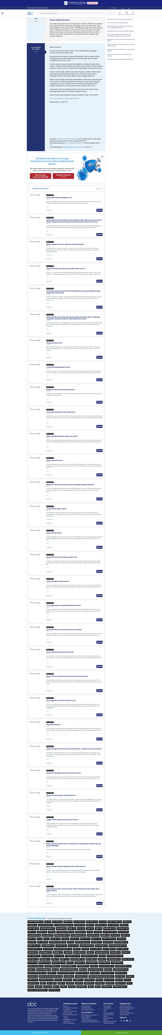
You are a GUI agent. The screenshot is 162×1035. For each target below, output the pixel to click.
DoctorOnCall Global (125, 1006)
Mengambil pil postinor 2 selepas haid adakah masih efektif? (121, 40)
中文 (129, 8)
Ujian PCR (66, 147)
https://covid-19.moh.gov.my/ (67, 139)
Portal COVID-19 (85, 1018)
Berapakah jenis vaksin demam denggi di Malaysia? (120, 31)
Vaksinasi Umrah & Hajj (69, 1011)
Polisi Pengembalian (69, 1023)
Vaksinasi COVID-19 (122, 1033)
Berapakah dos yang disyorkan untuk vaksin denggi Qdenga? (120, 50)
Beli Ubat (65, 1006)
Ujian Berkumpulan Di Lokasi (89, 1020)
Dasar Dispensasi (108, 1018)
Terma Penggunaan (109, 1013)
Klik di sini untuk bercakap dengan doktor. (64, 98)
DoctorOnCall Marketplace (127, 1008)
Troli (133, 14)
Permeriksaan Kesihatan (70, 1014)
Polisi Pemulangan (109, 1023)
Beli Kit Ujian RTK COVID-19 (40, 1033)
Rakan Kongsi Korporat (110, 1021)
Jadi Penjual (114, 8)
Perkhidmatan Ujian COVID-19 (89, 1015)
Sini (51, 145)
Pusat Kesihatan (85, 1006)
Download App (92, 3)
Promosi (65, 1016)
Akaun (119, 14)
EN (122, 8)
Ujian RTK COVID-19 (77, 147)
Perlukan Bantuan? (126, 14)
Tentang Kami (107, 1008)
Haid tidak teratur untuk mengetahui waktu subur (120, 19)
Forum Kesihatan (86, 1008)
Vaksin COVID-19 (86, 1017)
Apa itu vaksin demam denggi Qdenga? (117, 22)
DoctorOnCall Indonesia (126, 1013)
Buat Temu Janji (67, 1013)
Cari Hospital (66, 1009)
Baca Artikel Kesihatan (87, 1009)
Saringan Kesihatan (63, 176)
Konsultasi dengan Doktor (70, 1008)
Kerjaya (106, 1020)
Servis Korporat (124, 1014)
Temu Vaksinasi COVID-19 (74, 143)
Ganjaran (65, 1018)
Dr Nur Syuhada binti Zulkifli (36, 48)
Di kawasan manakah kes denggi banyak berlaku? (120, 59)
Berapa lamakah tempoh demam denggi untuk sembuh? (119, 55)
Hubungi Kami (107, 1006)
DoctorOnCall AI (124, 1011)
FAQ (105, 1011)
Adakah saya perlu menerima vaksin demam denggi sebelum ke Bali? (121, 45)
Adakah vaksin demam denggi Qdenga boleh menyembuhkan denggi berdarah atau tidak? (119, 35)
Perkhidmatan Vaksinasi (70, 1020)
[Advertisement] (121, 91)
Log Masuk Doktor (109, 1014)
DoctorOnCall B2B (125, 1009)
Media (105, 1016)
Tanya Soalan (67, 1021)
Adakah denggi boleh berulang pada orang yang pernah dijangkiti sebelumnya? (120, 26)
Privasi (105, 1009)
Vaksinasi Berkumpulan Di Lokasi (90, 1022)
